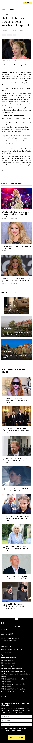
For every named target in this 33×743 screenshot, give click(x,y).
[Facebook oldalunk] (13, 626)
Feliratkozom (16, 737)
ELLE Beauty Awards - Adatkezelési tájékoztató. (13, 671)
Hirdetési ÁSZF (5, 697)
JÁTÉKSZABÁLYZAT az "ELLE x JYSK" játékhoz (13, 689)
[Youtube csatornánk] (19, 626)
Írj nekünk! (4, 630)
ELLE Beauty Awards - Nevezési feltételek (11, 668)
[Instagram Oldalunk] (16, 627)
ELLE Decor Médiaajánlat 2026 (9, 663)
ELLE (21, 30)
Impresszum (4, 655)
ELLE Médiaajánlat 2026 (7, 660)
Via (2, 170)
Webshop (28, 3)
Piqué (14, 35)
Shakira (14, 93)
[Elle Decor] (8, 3)
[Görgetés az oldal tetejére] (16, 618)
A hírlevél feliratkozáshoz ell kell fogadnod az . (15, 729)
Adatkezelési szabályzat (7, 666)
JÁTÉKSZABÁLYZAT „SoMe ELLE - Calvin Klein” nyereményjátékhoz (13, 685)
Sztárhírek (11, 9)
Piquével (17, 72)
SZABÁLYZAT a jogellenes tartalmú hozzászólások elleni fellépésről (15, 675)
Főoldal (4, 9)
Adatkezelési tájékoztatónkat (12, 730)
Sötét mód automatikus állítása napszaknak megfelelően (11, 639)
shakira (4, 35)
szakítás (9, 35)
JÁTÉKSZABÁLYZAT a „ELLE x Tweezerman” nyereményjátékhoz (12, 693)
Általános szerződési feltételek (8, 657)
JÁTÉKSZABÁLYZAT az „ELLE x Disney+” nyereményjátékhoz (11, 651)
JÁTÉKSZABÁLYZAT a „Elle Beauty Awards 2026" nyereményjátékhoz (14, 680)
